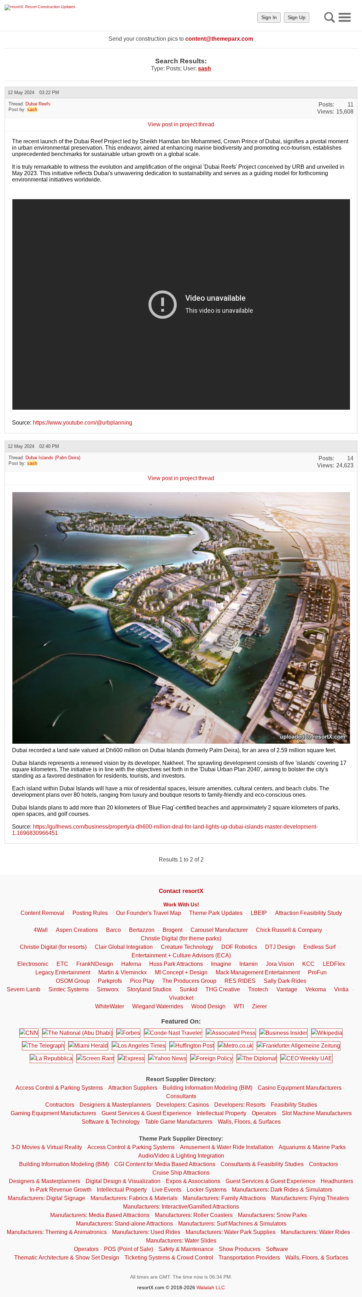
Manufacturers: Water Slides (181, 1241)
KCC (308, 964)
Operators (264, 1113)
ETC (62, 964)
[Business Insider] (283, 1033)
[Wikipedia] (326, 1033)
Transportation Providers (249, 1258)
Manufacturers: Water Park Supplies (230, 1232)
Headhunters (337, 1181)
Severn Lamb (23, 989)
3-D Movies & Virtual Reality (46, 1147)
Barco (113, 930)
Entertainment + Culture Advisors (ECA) (181, 955)
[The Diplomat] (256, 1058)
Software (277, 1249)
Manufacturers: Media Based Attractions (100, 1215)
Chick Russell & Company (289, 930)
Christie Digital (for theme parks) (181, 938)
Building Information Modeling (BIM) (207, 1088)
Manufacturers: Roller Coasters (194, 1215)
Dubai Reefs (38, 103)
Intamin (248, 964)
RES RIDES (240, 981)
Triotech (258, 989)
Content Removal (42, 913)
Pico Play (142, 981)
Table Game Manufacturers (178, 1122)
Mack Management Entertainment (258, 972)
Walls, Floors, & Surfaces (249, 1122)
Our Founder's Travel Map (148, 913)
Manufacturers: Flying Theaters (310, 1198)
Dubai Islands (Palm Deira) (52, 457)
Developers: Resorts (239, 1105)
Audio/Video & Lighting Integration (181, 1156)
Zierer (259, 1006)
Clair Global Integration (124, 947)
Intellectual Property (221, 1113)
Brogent (172, 930)
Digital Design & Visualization (123, 1181)
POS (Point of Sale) (128, 1249)
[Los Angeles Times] (138, 1046)
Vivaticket (181, 998)
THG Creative (222, 989)
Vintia (341, 989)
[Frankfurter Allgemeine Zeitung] (298, 1046)
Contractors (59, 1105)
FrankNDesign (94, 964)
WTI (239, 1006)
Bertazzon (141, 930)
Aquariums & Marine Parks (312, 1147)
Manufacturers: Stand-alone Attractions (124, 1224)
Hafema (131, 964)
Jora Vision (280, 964)
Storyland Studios (149, 989)
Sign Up (296, 17)
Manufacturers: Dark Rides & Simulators (282, 1190)
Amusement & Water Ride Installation (226, 1147)
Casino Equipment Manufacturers (299, 1088)
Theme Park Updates (216, 913)
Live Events (166, 1190)
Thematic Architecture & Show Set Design (66, 1258)
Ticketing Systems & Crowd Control (168, 1258)
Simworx (108, 989)
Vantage (286, 989)
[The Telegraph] (43, 1046)
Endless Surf (319, 947)
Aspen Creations (77, 930)
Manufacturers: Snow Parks (272, 1215)
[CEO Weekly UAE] (306, 1058)
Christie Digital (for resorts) (53, 947)
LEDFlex (334, 964)
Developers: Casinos (182, 1105)
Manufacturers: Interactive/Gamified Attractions (181, 1207)
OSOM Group (73, 981)
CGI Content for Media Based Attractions (164, 1164)
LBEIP (259, 913)
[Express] (131, 1058)
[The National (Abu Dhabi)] (77, 1033)
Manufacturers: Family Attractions (224, 1198)
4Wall (41, 930)
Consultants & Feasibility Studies (262, 1164)
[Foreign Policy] (212, 1058)
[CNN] (29, 1033)
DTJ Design (280, 947)
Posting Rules (90, 913)
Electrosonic (32, 964)
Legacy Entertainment (62, 972)
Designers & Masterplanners (115, 1105)
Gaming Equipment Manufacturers (53, 1113)
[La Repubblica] (51, 1058)
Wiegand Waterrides (157, 1006)
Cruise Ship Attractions (181, 1173)
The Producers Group (189, 981)
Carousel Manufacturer (219, 930)
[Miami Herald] (88, 1046)
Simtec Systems (68, 989)
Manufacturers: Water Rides (315, 1232)
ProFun (317, 972)
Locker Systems (207, 1190)
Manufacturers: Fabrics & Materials (133, 1198)
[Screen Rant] (95, 1058)
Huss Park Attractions (176, 964)
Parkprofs (110, 981)
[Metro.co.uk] (235, 1046)
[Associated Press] (231, 1033)
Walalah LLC (211, 1287)
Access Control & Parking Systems (59, 1088)
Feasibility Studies (294, 1105)
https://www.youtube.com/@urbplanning (82, 423)
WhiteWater (109, 1006)
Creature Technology (187, 947)
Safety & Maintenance (186, 1249)
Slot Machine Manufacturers (317, 1113)
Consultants (181, 1096)
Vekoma (315, 989)
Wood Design (208, 1006)
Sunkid (188, 989)
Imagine (221, 964)
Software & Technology (111, 1122)
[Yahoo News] (167, 1058)
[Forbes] (128, 1033)
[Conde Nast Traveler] (173, 1033)
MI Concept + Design (181, 972)
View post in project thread (181, 124)
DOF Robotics (239, 947)
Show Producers (240, 1249)
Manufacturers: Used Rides (146, 1232)
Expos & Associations (193, 1181)
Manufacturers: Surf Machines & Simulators (232, 1224)
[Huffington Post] (192, 1046)
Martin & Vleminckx (122, 972)
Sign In (269, 17)
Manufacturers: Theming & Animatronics (57, 1232)
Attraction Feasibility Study (308, 913)
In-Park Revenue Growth (61, 1190)
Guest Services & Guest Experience (146, 1113)
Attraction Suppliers (132, 1088)
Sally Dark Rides (285, 981)
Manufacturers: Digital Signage (46, 1198)
